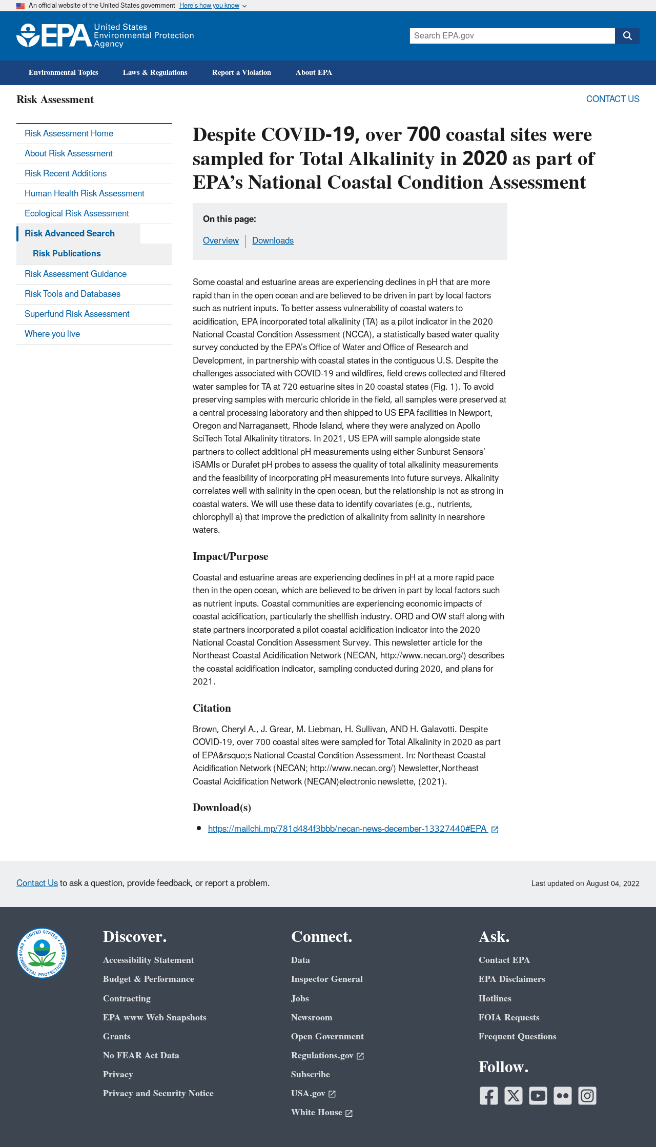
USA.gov (308, 1093)
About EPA (314, 73)
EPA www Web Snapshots (155, 1017)
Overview (221, 241)
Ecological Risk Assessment (77, 214)
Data (300, 960)
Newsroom (312, 1017)
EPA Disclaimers (512, 979)
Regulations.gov (322, 1055)
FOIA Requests (509, 1017)
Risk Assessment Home (69, 134)
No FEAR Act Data (141, 1055)
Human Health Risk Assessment (85, 194)
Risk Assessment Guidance (76, 274)
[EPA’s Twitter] (513, 1095)
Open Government (327, 1036)
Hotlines (495, 998)
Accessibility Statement (148, 960)
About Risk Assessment (69, 154)
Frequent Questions (518, 1036)
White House (316, 1112)
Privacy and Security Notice (158, 1093)
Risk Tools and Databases (72, 294)
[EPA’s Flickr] (562, 1095)
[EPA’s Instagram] (587, 1095)
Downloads (273, 241)
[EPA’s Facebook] (489, 1095)
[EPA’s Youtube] (538, 1095)
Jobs (300, 998)
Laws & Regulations (155, 73)
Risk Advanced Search (70, 234)
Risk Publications (67, 254)
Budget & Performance (148, 979)
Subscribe (310, 1074)
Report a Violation (241, 73)
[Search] (627, 36)
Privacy (118, 1074)
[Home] (105, 36)
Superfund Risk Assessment (77, 314)
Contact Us (613, 99)
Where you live (52, 334)
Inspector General (327, 979)
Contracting (127, 998)
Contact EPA (504, 960)
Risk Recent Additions (66, 174)
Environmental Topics (63, 73)
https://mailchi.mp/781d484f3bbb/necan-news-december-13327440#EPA (348, 829)
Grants (117, 1036)
